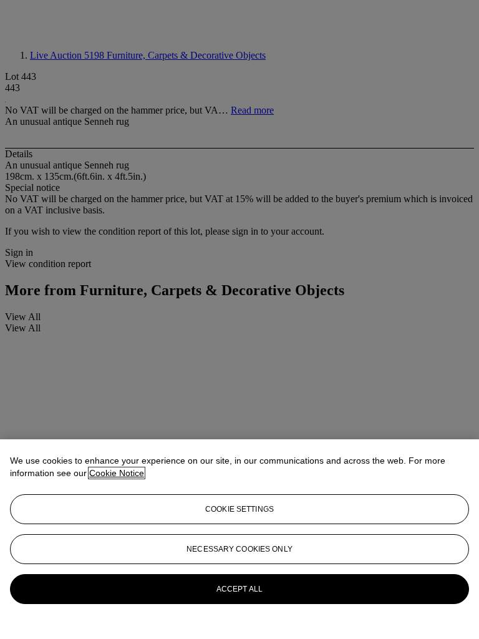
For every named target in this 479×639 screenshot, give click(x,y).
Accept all (239, 589)
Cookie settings (239, 509)
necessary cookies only (239, 549)
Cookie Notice (116, 473)
